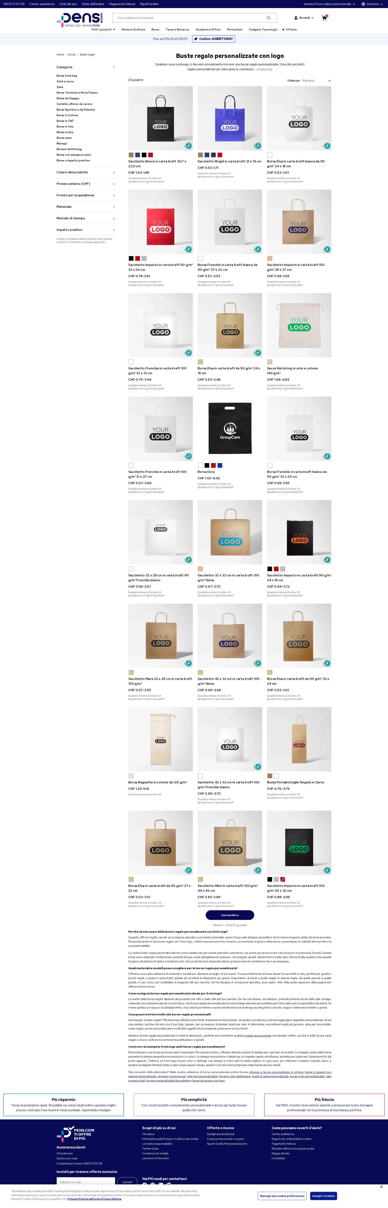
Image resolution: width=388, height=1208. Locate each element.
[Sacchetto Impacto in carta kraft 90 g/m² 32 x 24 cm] (160, 222)
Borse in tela (65, 126)
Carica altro (229, 915)
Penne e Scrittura (133, 29)
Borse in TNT (65, 121)
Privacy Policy (77, 1199)
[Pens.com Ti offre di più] (75, 1133)
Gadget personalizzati (220, 1134)
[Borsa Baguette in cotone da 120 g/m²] (160, 739)
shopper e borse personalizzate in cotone (276, 1072)
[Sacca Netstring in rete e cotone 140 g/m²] (299, 325)
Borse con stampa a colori (74, 155)
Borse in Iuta (65, 132)
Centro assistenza (42, 4)
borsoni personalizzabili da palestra (168, 1080)
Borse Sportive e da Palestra (76, 109)
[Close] (381, 1186)
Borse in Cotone (67, 115)
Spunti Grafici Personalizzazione (227, 1143)
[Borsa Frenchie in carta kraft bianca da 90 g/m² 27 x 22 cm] (230, 222)
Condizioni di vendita (155, 1153)
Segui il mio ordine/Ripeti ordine (291, 1139)
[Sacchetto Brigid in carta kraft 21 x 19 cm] (230, 118)
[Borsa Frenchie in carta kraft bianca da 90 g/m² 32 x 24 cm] (299, 429)
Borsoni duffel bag (69, 149)
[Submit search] (268, 17)
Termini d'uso (150, 1148)
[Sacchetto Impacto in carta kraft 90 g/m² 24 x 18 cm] (299, 532)
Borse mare (64, 138)
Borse (155, 29)
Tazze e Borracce (177, 29)
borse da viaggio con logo (209, 1080)
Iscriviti (127, 1182)
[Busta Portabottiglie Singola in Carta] (299, 739)
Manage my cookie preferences (282, 1196)
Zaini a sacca (65, 81)
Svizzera (373, 4)
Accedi (304, 18)
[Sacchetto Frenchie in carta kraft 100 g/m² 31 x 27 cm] (160, 429)
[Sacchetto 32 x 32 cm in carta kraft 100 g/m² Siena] (230, 532)
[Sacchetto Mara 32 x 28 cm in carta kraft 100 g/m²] (160, 636)
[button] (103, 28)
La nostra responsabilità (157, 1143)
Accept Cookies (323, 1196)
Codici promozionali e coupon (225, 1139)
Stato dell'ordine (93, 4)
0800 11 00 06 (14, 4)
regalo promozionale (258, 1035)
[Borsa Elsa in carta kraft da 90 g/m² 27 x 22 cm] (160, 843)
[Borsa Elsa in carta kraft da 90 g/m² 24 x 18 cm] (230, 325)
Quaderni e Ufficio (208, 29)
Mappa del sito (281, 1153)
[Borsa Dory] (230, 429)
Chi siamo (148, 1134)
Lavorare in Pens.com (155, 1158)
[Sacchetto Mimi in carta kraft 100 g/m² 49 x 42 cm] (230, 843)
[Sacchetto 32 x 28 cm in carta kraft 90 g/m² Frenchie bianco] (160, 532)
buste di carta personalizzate (270, 1076)
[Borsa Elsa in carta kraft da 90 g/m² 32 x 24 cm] (299, 636)
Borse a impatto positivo (73, 160)
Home (60, 54)
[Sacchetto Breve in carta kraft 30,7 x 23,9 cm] (160, 118)
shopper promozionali (172, 1076)
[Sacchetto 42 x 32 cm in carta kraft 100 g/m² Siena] (230, 636)
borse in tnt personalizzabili (307, 1076)
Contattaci (278, 1158)
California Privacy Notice (104, 1199)
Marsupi (62, 143)
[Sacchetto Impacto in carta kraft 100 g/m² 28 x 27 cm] (299, 222)
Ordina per (293, 80)
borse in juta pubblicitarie (235, 1076)
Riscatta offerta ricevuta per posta (293, 1148)
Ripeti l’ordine (149, 4)
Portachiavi (234, 29)
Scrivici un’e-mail (67, 1158)
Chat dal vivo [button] (68, 4)
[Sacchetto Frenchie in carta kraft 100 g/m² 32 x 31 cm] (160, 325)
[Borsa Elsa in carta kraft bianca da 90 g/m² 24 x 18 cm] (299, 118)
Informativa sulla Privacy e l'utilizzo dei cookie (170, 1139)
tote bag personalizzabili (202, 1076)
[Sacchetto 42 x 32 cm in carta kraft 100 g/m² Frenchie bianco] (230, 739)
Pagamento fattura (122, 4)
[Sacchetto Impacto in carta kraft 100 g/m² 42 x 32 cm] (299, 843)
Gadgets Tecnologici (263, 29)
